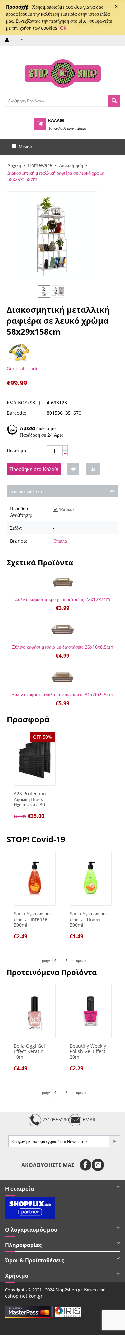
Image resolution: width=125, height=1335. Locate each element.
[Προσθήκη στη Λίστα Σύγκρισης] (93, 469)
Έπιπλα (60, 541)
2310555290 (55, 1119)
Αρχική (14, 165)
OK (63, 28)
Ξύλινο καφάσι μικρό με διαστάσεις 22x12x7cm (62, 599)
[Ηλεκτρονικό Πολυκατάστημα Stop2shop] (62, 73)
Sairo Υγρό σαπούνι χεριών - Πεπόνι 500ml (54, 919)
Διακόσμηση (71, 165)
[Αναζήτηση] (114, 101)
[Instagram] (98, 1165)
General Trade (23, 368)
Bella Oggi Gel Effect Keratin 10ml (29, 1051)
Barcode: (16, 413)
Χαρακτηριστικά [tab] (26, 491)
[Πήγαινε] (114, 1141)
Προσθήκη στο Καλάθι (33, 469)
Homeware (40, 165)
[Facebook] (85, 1165)
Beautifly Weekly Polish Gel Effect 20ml (88, 1051)
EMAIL (88, 1119)
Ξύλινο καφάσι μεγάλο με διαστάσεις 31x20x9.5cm (62, 694)
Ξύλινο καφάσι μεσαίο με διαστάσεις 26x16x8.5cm (62, 647)
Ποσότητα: (17, 450)
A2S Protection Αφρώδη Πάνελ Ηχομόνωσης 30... (31, 799)
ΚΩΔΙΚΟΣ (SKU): (24, 402)
